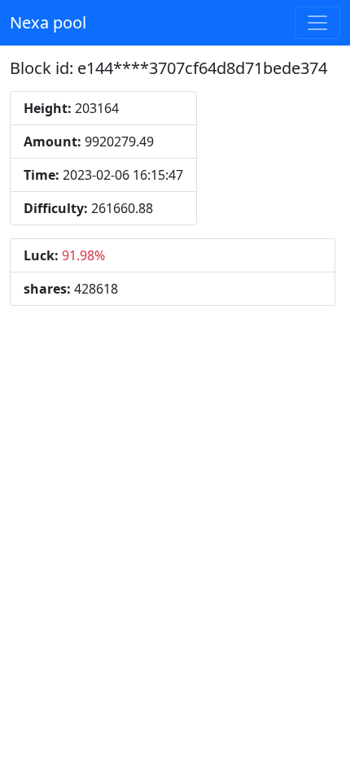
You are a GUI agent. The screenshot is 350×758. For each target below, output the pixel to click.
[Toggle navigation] (317, 23)
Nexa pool (48, 22)
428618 (71, 289)
